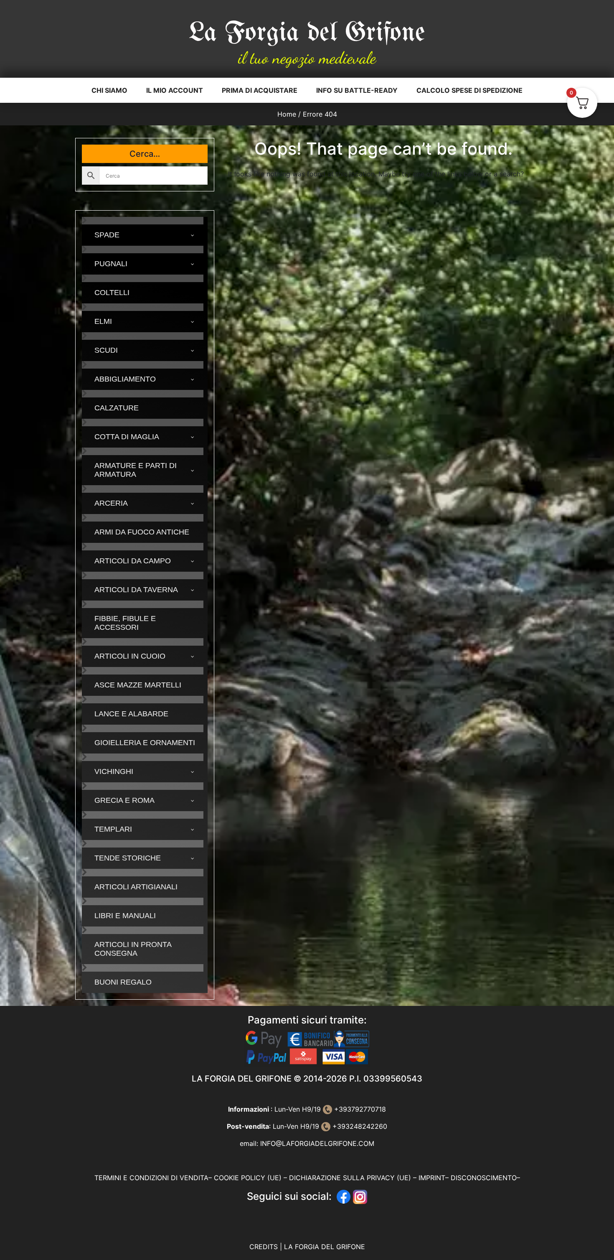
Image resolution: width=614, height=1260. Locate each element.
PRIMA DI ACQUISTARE (259, 90)
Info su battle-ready (357, 90)
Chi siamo (109, 90)
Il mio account (174, 90)
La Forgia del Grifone (307, 33)
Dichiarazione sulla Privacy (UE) (350, 1177)
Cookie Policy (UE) (248, 1177)
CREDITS (264, 1246)
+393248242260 (358, 1126)
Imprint (432, 1177)
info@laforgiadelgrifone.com (317, 1143)
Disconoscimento (484, 1177)
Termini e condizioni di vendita (151, 1177)
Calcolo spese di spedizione (469, 90)
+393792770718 (359, 1109)
